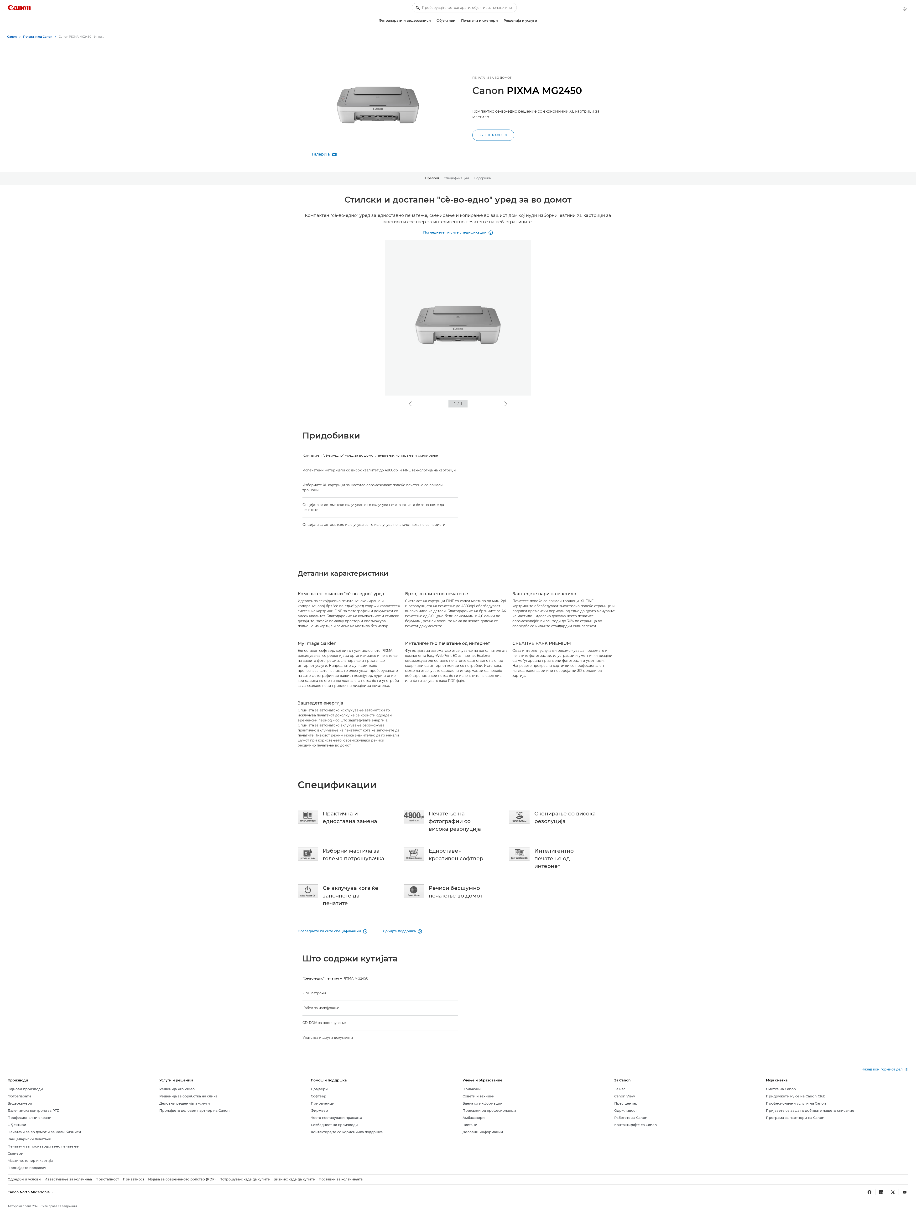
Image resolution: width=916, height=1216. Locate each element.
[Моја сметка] (904, 8)
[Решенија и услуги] (539, 20)
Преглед (432, 178)
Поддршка (482, 178)
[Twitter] (893, 1192)
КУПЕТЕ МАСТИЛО (493, 135)
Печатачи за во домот (491, 77)
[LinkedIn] (881, 1192)
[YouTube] (904, 1192)
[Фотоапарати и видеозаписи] (433, 20)
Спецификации (456, 178)
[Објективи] (457, 20)
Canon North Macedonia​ (29, 1192)
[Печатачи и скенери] (500, 20)
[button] (413, 404)
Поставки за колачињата (341, 1179)
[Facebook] (869, 1192)
